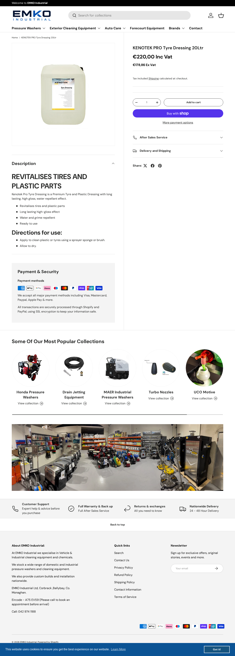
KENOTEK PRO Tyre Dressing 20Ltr (38, 37)
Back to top (117, 524)
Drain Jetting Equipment (74, 395)
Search (119, 553)
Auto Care (113, 28)
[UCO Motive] (204, 368)
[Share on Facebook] (152, 165)
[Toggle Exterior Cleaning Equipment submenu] (99, 28)
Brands (174, 28)
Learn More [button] (118, 649)
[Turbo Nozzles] (161, 368)
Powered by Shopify (48, 642)
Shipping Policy (124, 582)
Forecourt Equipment (147, 28)
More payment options (178, 122)
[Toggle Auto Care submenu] (124, 28)
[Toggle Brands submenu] (183, 28)
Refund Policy (123, 575)
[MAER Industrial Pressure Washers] (117, 368)
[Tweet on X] (145, 165)
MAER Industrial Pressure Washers (117, 395)
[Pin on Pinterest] (160, 165)
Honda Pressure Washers (30, 395)
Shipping (154, 78)
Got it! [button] (217, 649)
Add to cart (193, 102)
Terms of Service (125, 597)
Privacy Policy (123, 567)
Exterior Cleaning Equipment (73, 28)
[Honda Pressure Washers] (30, 368)
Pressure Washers (26, 28)
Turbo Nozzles (161, 392)
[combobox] (129, 15)
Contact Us (121, 560)
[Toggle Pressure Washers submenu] (44, 28)
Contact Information (127, 589)
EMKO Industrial (28, 642)
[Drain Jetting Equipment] (74, 368)
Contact (196, 28)
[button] (221, 15)
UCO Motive (204, 392)
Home (15, 37)
